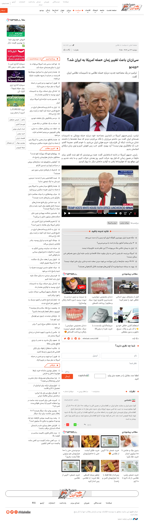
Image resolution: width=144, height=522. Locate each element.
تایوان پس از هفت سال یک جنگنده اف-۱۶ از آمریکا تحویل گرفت (45, 261)
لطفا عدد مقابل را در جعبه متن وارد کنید (123, 377)
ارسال (67, 376)
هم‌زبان (46, 1)
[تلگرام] (8, 512)
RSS (34, 503)
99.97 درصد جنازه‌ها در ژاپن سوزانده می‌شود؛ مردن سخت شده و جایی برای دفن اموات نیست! (99, 261)
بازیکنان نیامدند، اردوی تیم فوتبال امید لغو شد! (45, 317)
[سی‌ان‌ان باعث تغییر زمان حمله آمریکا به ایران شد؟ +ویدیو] (100, 106)
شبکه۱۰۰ (66, 1)
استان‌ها (55, 10)
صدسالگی (56, 1)
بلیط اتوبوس (20, 147)
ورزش (69, 10)
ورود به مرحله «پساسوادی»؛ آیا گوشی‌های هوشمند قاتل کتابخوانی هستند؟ (106, 266)
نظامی (117, 45)
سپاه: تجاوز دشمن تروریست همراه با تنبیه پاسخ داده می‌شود (45, 269)
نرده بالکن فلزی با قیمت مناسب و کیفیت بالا (46, 434)
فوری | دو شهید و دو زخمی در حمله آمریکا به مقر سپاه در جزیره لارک (45, 84)
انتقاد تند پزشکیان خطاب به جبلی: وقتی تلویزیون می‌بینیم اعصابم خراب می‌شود (45, 132)
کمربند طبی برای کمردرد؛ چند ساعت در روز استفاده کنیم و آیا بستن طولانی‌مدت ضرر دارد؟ (44, 403)
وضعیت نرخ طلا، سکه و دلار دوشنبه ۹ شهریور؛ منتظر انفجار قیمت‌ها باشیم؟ (44, 309)
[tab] (52, 59)
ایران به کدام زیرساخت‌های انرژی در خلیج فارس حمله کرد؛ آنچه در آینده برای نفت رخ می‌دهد (45, 110)
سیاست (78, 10)
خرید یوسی (21, 133)
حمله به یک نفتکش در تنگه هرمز (45, 123)
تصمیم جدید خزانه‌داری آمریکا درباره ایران (45, 101)
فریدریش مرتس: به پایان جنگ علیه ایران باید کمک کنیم (45, 277)
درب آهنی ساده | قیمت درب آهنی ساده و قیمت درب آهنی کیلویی (44, 442)
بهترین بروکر (21, 143)
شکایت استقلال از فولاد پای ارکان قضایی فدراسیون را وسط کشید (46, 350)
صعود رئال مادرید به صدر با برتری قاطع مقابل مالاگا (46, 342)
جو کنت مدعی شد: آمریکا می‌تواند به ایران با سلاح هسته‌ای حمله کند (45, 65)
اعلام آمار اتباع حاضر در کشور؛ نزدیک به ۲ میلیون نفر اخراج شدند (44, 301)
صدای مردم (39, 3)
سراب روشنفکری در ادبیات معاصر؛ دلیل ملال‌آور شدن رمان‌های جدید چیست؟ (44, 196)
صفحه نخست (111, 10)
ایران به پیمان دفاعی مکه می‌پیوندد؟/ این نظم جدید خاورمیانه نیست (108, 248)
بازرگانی (52, 365)
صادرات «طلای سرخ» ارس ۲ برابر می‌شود (46, 325)
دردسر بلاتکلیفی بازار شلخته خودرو (44, 118)
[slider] (82, 213)
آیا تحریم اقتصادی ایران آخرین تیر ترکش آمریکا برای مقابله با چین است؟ (45, 223)
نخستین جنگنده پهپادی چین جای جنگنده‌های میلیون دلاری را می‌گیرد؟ (45, 215)
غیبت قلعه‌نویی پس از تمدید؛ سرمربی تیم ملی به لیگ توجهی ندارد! (44, 179)
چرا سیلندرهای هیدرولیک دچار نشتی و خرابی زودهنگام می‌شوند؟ (44, 379)
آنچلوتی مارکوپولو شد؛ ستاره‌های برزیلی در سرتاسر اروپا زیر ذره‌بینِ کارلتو (44, 163)
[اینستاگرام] (16, 512)
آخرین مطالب (50, 148)
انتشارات (22, 1)
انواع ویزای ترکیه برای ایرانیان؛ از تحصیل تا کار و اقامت (46, 387)
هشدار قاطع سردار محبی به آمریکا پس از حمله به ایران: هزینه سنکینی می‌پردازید (44, 141)
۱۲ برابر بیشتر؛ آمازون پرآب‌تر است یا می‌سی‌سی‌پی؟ (115, 242)
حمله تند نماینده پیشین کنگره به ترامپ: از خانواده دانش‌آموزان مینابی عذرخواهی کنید (46, 251)
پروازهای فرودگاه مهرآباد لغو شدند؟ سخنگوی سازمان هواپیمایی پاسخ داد (45, 155)
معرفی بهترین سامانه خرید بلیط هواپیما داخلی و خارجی (46, 372)
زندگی (48, 10)
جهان (62, 10)
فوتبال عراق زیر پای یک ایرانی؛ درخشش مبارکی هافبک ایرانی (47, 394)
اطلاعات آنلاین (131, 7)
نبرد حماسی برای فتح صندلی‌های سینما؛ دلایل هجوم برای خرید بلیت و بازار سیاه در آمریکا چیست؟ (44, 205)
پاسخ (89, 424)
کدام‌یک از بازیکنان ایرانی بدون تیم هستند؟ (46, 171)
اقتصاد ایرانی (20, 138)
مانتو (23, 119)
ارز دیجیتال (10, 143)
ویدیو (42, 10)
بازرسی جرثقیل (14, 119)
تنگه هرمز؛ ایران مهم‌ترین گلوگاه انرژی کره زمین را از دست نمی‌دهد (109, 237)
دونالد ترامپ (124, 223)
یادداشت (31, 1)
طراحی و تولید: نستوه (125, 519)
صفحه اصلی (133, 45)
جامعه (102, 10)
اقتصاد (87, 10)
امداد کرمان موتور (19, 129)
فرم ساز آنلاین (20, 124)
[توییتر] (12, 512)
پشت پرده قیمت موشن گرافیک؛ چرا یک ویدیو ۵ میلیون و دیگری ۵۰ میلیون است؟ (44, 419)
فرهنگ (95, 10)
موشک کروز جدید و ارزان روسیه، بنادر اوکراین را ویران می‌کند (45, 242)
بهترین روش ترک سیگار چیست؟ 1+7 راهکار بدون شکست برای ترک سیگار (45, 412)
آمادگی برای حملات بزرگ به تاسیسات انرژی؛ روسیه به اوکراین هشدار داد (44, 93)
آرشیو (14, 1)
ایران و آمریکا (112, 223)
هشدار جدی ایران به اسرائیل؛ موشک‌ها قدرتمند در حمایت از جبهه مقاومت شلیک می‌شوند (44, 75)
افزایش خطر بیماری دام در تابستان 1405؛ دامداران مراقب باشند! (45, 427)
